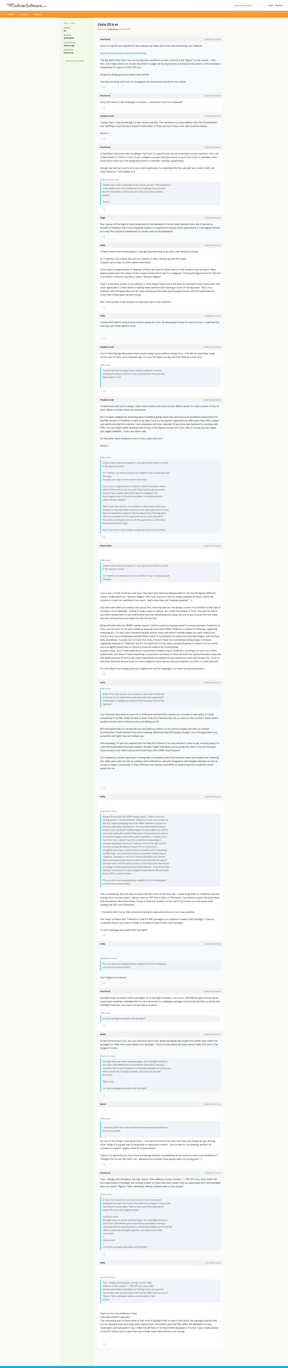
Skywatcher (106, 545)
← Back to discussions (74, 61)
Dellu (102, 245)
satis (102, 682)
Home (11, 14)
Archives (24, 14)
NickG (103, 1034)
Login (270, 5)
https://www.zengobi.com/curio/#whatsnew (123, 53)
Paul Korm (113, 29)
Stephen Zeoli (107, 116)
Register (279, 5)
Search (37, 14)
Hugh (102, 217)
